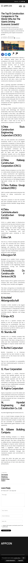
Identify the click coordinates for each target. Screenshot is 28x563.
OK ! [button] (23, 558)
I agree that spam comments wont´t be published (12, 526)
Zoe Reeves (4, 37)
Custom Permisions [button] (10, 560)
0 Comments (17, 38)
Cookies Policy (17, 558)
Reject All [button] (21, 560)
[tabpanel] (13, 46)
